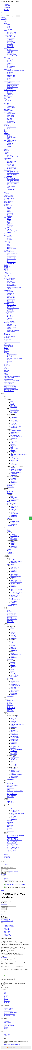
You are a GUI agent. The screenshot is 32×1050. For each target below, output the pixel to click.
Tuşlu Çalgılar (7, 158)
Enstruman (7, 152)
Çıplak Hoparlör (11, 256)
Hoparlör (6, 193)
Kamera (9, 315)
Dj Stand (9, 359)
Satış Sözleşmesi (8, 1011)
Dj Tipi (9, 60)
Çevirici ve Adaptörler (13, 330)
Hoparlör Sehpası (11, 355)
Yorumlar (6, 928)
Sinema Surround (11, 248)
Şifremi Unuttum (13, 871)
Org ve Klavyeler (11, 161)
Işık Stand (9, 361)
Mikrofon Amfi (11, 76)
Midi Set (9, 142)
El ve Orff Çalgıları (12, 168)
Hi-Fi (8, 64)
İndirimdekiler (7, 1024)
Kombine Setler (11, 299)
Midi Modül (10, 146)
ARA (18, 15)
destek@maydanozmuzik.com (12, 1044)
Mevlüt (9, 229)
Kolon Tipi (10, 214)
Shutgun (9, 318)
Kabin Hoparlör (8, 35)
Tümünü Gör (10, 47)
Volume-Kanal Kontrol (13, 84)
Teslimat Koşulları (8, 1008)
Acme (2, 890)
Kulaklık (6, 57)
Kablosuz (9, 236)
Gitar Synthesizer (15, 599)
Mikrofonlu (10, 63)
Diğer (8, 79)
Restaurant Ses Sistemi (10, 386)
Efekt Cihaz (10, 72)
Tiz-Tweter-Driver (12, 253)
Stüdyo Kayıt (10, 53)
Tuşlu (5, 159)
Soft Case (6, 370)
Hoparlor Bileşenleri (9, 251)
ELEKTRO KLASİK (13, 156)
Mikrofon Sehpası (11, 354)
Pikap (8, 139)
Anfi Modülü (14, 693)
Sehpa (5, 352)
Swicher (9, 78)
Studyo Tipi (10, 41)
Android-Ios (10, 321)
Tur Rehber (10, 94)
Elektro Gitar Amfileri (13, 171)
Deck (8, 24)
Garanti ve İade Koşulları (10, 1012)
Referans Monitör (8, 110)
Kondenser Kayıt (11, 305)
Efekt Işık (6, 337)
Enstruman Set (11, 297)
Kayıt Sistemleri (11, 113)
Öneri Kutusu (7, 935)
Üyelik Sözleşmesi (9, 1009)
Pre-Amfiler (14, 601)
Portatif (9, 232)
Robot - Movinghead (9, 336)
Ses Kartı (6, 103)
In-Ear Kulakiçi (11, 42)
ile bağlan (3, 874)
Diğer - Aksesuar (8, 346)
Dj (4, 130)
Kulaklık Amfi (11, 75)
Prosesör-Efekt (8, 177)
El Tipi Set (10, 291)
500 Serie (9, 118)
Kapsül (9, 328)
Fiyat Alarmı (4, 904)
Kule (8, 210)
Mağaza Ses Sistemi (9, 377)
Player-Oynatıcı (8, 134)
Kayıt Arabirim (8, 112)
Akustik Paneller (11, 127)
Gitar (5, 153)
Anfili (8, 26)
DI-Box (9, 187)
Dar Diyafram (10, 311)
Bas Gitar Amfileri (12, 174)
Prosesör (9, 119)
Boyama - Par (7, 339)
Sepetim (6, 1027)
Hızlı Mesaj (7, 934)
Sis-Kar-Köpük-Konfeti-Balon (12, 342)
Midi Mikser (10, 143)
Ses (5, 21)
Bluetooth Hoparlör (12, 230)
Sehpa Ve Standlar (8, 201)
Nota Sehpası (10, 357)
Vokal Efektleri (11, 186)
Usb (8, 104)
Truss (5, 367)
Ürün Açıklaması (8, 925)
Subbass (9, 211)
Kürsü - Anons (11, 282)
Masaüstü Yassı (11, 316)
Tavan (8, 242)
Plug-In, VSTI (11, 122)
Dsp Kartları (10, 116)
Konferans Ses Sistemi (10, 388)
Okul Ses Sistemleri (9, 382)
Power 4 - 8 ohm (11, 32)
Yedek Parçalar (11, 331)
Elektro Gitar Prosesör (13, 180)
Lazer (5, 340)
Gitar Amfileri (7, 170)
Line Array (10, 213)
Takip (5, 343)
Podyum (6, 371)
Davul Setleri (10, 284)
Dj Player (9, 136)
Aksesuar (9, 67)
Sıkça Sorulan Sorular (9, 1015)
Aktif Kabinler (11, 36)
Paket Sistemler (8, 96)
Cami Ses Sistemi (8, 379)
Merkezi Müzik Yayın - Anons (12, 81)
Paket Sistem (7, 100)
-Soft (8, 1047)
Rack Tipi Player (11, 137)
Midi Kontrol (10, 115)
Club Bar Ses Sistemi (9, 385)
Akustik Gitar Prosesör (13, 182)
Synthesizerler (11, 121)
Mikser (6, 23)
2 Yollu (9, 207)
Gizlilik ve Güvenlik (9, 1014)
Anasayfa (6, 4)
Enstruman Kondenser (13, 308)
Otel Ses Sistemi (8, 383)
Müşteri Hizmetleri (9, 1025)
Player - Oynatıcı (8, 196)
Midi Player (10, 144)
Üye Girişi (6, 864)
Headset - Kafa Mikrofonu (14, 287)
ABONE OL (19, 966)
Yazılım (6, 124)
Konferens (10, 91)
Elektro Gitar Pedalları (13, 179)
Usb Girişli (10, 306)
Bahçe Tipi (10, 247)
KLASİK (9, 155)
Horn (8, 245)
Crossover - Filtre (11, 259)
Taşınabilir (10, 39)
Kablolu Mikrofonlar (12, 50)
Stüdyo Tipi (10, 58)
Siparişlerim (7, 5)
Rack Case (7, 368)
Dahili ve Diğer (11, 107)
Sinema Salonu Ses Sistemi (11, 389)
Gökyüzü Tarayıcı (8, 345)
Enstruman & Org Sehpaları (14, 358)
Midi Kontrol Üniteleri (10, 140)
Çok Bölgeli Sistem (9, 198)
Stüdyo (6, 99)
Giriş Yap (3, 872)
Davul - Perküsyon (9, 165)
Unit (8, 254)
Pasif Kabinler (11, 38)
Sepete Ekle (4, 907)
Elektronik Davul (11, 167)
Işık (5, 333)
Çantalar (6, 147)
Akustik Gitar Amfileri (13, 173)
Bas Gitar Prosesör (12, 185)
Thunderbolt (10, 106)
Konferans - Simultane (10, 90)
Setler (5, 131)
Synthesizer (10, 162)
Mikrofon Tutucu (11, 327)
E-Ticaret (12, 1047)
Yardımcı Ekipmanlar (12, 87)
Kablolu (9, 238)
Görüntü (6, 348)
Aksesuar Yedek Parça (13, 56)
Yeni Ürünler (7, 1022)
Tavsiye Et (10, 921)
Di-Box (9, 73)
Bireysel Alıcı (14, 740)
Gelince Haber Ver (5, 914)
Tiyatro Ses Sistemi (9, 391)
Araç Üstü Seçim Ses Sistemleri (12, 376)
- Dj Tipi (9, 29)
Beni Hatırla (6, 871)
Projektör (6, 349)
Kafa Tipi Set (10, 294)
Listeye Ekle (4, 921)
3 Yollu (9, 208)
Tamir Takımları (11, 262)
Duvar (9, 244)
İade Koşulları (7, 931)
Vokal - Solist (10, 279)
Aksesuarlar (10, 88)
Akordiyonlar (10, 164)
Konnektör (7, 365)
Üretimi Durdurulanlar (10, 880)
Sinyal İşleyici (7, 69)
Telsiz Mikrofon (11, 51)
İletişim (6, 1028)
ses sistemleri (4, 957)
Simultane (9, 93)
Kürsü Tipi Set (11, 296)
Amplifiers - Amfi (8, 195)
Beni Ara (6, 932)
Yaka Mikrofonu (11, 285)
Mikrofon (6, 48)
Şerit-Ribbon (10, 309)
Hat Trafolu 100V (11, 33)
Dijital (8, 27)
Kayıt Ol (9, 872)
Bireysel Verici (11, 300)
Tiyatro (9, 288)
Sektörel (6, 374)
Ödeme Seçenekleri (9, 926)
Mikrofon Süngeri (11, 325)
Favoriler (6, 10)
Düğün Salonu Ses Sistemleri (11, 380)
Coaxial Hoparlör (11, 257)
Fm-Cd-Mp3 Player (12, 85)
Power (5, 30)
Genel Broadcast (11, 314)
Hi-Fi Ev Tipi (10, 45)
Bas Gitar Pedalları (12, 183)
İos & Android (11, 66)
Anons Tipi (10, 44)
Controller (6, 101)
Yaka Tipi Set (10, 293)
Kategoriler (7, 7)
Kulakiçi (9, 61)
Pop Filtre (9, 324)
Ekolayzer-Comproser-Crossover (15, 70)
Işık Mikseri (7, 334)
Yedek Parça (14, 691)
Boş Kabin (10, 260)
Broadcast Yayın (11, 54)
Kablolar (6, 199)
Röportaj (9, 319)
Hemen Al (3, 909)
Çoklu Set (9, 216)
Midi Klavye (7, 109)
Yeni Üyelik (7, 1034)
